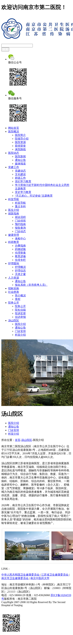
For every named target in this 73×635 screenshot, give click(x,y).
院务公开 (13, 302)
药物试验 (20, 249)
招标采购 (13, 288)
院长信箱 (20, 309)
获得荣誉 (20, 145)
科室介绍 (20, 334)
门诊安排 (20, 331)
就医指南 (13, 213)
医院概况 (13, 131)
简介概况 (20, 295)
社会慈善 (13, 292)
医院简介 (20, 135)
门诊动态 (20, 231)
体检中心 (20, 238)
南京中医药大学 (39, 578)
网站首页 (13, 127)
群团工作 (20, 177)
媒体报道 (20, 163)
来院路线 (20, 149)
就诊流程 (20, 217)
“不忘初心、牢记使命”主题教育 (34, 195)
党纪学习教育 (23, 181)
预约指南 (20, 224)
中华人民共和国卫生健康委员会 (20, 574)
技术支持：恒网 (10, 608)
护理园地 (13, 263)
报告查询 (20, 227)
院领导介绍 (22, 138)
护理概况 (20, 267)
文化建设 (20, 174)
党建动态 (20, 170)
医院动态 (13, 152)
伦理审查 (20, 252)
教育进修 (20, 256)
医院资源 (20, 142)
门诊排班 (20, 220)
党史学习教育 (23, 192)
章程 (17, 299)
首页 (17, 440)
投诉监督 (20, 313)
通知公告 (20, 160)
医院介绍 (20, 324)
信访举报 (20, 316)
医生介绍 (13, 209)
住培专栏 (20, 259)
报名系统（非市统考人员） (31, 284)
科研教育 (13, 242)
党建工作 (13, 167)
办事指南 (20, 245)
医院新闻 (20, 156)
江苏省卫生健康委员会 (55, 574)
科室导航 (13, 199)
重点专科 (20, 206)
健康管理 (13, 234)
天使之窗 (20, 274)
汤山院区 (13, 320)
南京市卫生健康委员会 (15, 578)
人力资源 (13, 277)
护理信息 (20, 270)
